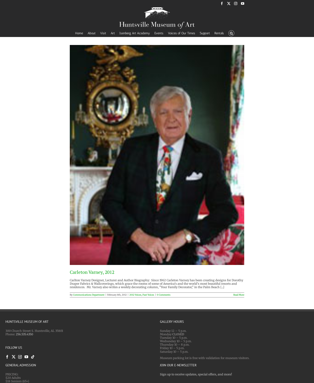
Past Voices (148, 294)
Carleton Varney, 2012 (92, 272)
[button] (231, 33)
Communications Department (88, 294)
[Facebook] (7, 357)
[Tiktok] (33, 357)
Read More (238, 294)
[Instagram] (20, 357)
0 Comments (163, 294)
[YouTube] (26, 357)
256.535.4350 (24, 334)
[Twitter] (13, 357)
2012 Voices (135, 294)
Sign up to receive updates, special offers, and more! (196, 374)
